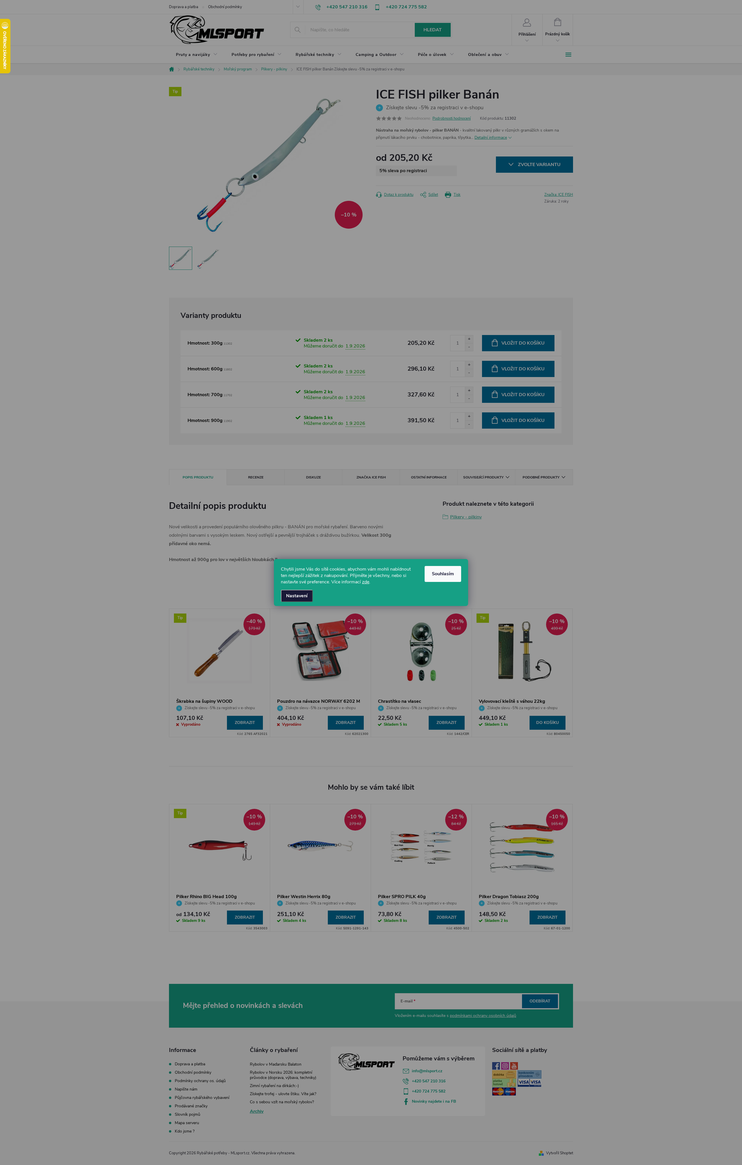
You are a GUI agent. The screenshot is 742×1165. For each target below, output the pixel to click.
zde (365, 582)
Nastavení (297, 596)
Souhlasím (443, 574)
